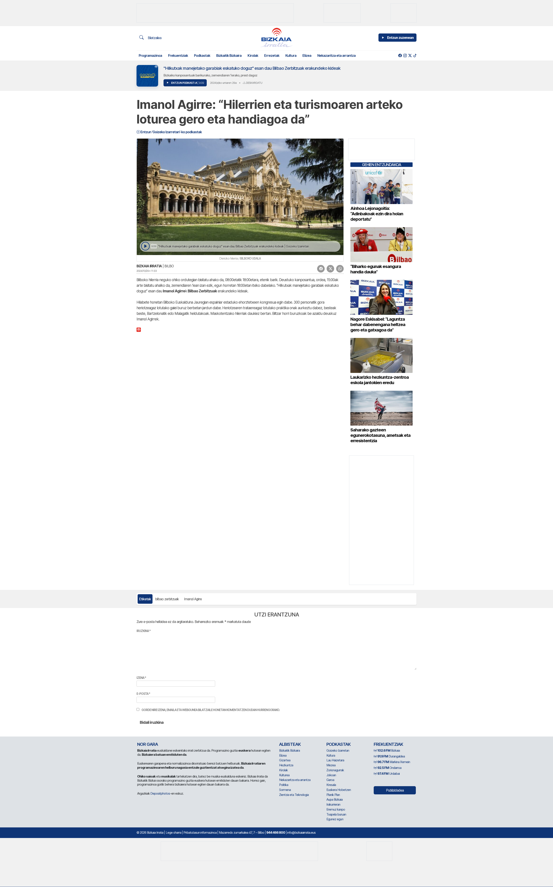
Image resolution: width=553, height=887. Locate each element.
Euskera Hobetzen (338, 790)
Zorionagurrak (335, 770)
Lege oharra (173, 832)
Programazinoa (150, 55)
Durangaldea (391, 756)
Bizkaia (388, 750)
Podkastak (202, 55)
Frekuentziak (178, 55)
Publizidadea (395, 790)
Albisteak (290, 744)
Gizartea (284, 760)
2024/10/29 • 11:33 (147, 270)
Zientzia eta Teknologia (294, 795)
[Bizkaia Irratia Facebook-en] (400, 55)
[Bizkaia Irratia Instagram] (405, 55)
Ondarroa (389, 768)
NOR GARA (147, 744)
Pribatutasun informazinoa (200, 832)
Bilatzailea (154, 38)
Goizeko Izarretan (337, 750)
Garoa (330, 780)
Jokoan (331, 775)
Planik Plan (333, 795)
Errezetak (271, 55)
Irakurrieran (333, 804)
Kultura (290, 55)
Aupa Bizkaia (334, 799)
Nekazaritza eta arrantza (336, 55)
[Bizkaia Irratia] (276, 37)
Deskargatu (253, 82)
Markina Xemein (393, 762)
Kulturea (284, 775)
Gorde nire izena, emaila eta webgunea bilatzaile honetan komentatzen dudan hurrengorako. (210, 710)
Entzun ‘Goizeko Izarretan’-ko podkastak (171, 132)
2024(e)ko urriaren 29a (223, 82)
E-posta (143, 693)
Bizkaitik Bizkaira (229, 55)
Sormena (285, 790)
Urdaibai (388, 773)
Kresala (331, 785)
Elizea (306, 55)
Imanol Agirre (193, 599)
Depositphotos (160, 793)
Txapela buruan (336, 814)
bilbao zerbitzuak (167, 599)
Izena (141, 678)
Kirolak (253, 55)
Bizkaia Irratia (149, 266)
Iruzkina (144, 631)
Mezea (330, 765)
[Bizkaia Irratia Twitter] (410, 55)
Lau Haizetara (335, 760)
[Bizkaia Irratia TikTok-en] (414, 55)
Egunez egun (334, 819)
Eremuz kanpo (335, 809)
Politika (283, 785)
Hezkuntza (286, 765)
